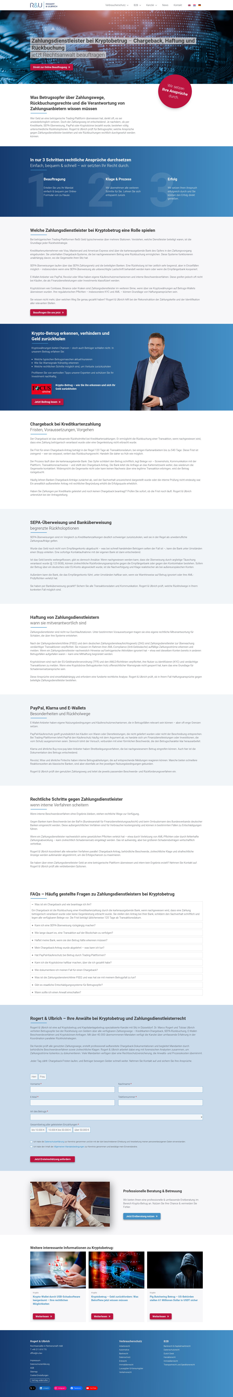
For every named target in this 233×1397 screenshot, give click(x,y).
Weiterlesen (42, 1316)
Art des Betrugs (39, 1111)
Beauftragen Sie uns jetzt (47, 312)
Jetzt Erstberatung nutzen (140, 1216)
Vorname (36, 1084)
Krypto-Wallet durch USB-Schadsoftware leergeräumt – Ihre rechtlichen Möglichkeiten (56, 1300)
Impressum (35, 1360)
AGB (32, 1368)
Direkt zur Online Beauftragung (50, 67)
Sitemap (33, 1371)
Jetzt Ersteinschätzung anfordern (52, 1159)
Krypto (36, 1293)
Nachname (125, 1084)
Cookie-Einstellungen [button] (39, 1375)
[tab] (116, 911)
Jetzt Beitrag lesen (46, 402)
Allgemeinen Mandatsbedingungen (69, 1146)
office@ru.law (36, 1353)
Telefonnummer (127, 1097)
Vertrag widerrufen (40, 1380)
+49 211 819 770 (39, 1349)
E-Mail (34, 1097)
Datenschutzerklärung (54, 1141)
